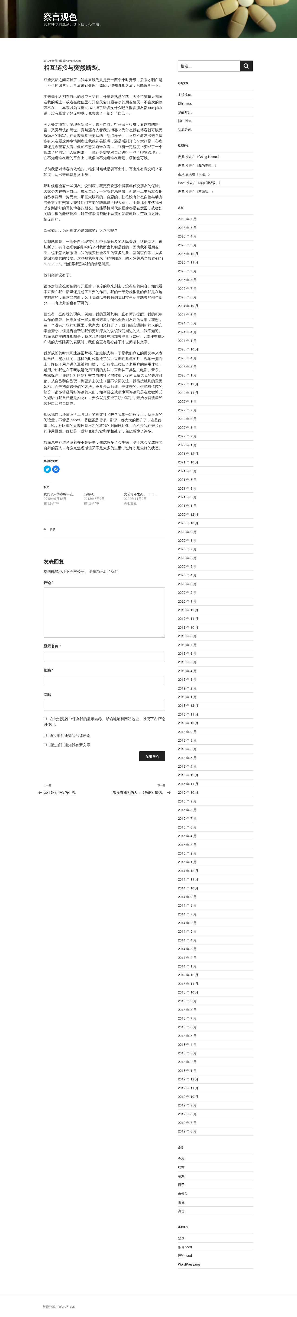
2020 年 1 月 (187, 601)
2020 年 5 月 (187, 566)
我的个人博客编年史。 (60, 494)
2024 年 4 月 (187, 332)
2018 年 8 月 (187, 740)
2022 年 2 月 (187, 436)
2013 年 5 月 (187, 1035)
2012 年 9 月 (187, 1105)
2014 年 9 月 (187, 896)
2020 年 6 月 (187, 557)
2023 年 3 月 (187, 366)
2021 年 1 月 (187, 505)
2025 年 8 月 (187, 279)
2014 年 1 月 (187, 966)
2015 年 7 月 (187, 818)
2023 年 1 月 (187, 375)
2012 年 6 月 (187, 1131)
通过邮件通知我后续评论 (69, 735)
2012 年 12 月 (188, 1079)
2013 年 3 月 (187, 1053)
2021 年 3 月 (187, 497)
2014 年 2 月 (187, 957)
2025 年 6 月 (187, 297)
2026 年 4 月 (187, 236)
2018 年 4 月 (187, 766)
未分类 (183, 1193)
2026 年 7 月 (187, 218)
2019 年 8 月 (187, 636)
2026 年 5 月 (187, 227)
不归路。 (204, 191)
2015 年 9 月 (187, 801)
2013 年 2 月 (187, 1061)
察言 (181, 1167)
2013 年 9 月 (187, 1001)
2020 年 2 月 (187, 592)
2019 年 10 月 (188, 627)
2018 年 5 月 (187, 757)
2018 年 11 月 (188, 714)
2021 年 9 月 (187, 471)
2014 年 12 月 (188, 870)
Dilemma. (185, 103)
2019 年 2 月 (187, 688)
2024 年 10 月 (188, 305)
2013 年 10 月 (188, 992)
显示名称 (52, 646)
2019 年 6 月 (187, 653)
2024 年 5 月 (187, 323)
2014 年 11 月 (188, 879)
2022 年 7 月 (187, 410)
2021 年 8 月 (187, 479)
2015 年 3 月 (187, 844)
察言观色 (60, 16)
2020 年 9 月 (187, 531)
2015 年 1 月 (187, 861)
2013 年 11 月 (188, 983)
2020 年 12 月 (188, 514)
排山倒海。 (186, 120)
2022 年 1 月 (187, 444)
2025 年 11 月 (188, 262)
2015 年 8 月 (187, 809)
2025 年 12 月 (188, 253)
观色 (181, 1202)
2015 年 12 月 (188, 774)
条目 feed (185, 1246)
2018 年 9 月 (187, 731)
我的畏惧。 (206, 165)
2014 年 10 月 (188, 888)
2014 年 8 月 (187, 905)
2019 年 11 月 (188, 618)
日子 (52, 529)
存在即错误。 (209, 182)
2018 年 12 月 (188, 705)
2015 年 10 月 (188, 792)
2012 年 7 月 (187, 1122)
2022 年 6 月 (187, 418)
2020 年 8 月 (187, 540)
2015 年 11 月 (188, 783)
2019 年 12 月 (188, 609)
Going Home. (208, 156)
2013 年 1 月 (187, 1070)
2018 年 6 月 (187, 748)
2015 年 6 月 (187, 827)
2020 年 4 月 (187, 575)
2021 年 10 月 (188, 462)
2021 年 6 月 (187, 488)
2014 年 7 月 (187, 914)
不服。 (203, 174)
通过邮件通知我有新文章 (69, 744)
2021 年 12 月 (188, 453)
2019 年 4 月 (187, 670)
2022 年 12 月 (188, 384)
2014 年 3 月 (187, 948)
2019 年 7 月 (187, 644)
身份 (181, 1210)
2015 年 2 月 (187, 853)
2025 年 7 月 (187, 288)
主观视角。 (186, 94)
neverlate (73, 60)
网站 (47, 694)
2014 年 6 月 (187, 922)
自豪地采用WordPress (58, 1306)
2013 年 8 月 (187, 1009)
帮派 (181, 1176)
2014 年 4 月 (187, 940)
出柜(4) (89, 494)
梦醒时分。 (186, 112)
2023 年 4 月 (187, 358)
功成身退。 (186, 129)
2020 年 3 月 (187, 583)
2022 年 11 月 (188, 392)
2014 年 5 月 (187, 931)
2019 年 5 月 (187, 662)
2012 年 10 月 (188, 1096)
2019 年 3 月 (187, 679)
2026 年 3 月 (187, 245)
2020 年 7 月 (187, 549)
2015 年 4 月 (187, 835)
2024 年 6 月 (187, 314)
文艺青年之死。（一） (140, 494)
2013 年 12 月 (188, 974)
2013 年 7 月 (187, 1018)
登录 (181, 1238)
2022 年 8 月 (187, 401)
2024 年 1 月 (187, 340)
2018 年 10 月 (188, 722)
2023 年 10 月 (188, 349)
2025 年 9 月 (187, 271)
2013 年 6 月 (187, 1027)
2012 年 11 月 (188, 1088)
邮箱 (48, 670)
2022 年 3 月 (187, 427)
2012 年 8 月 (187, 1114)
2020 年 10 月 (188, 523)
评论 (48, 582)
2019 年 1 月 (187, 696)
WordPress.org (189, 1264)
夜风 (181, 156)
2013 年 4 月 (187, 1044)
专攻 (181, 1158)
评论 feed (185, 1255)
